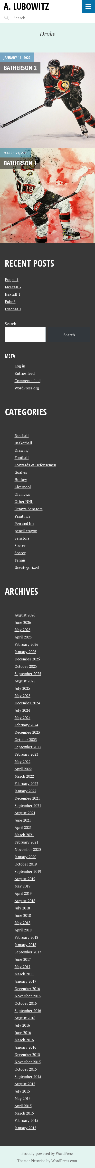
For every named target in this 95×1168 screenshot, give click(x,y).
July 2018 (22, 908)
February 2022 (26, 783)
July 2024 (22, 710)
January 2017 (25, 981)
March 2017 (24, 973)
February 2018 (26, 937)
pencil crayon (26, 530)
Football (22, 457)
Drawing (21, 450)
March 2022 (24, 776)
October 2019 (26, 864)
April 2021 (23, 827)
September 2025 (28, 673)
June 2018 (23, 915)
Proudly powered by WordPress (47, 1153)
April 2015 (23, 1105)
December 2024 (27, 702)
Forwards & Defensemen (35, 464)
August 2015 (25, 1083)
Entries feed (25, 373)
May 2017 (22, 966)
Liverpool (23, 486)
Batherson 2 (20, 67)
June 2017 (23, 959)
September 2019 (28, 871)
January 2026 (25, 651)
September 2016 (28, 1010)
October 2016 (26, 1003)
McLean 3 (13, 286)
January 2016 (25, 1047)
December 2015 (27, 1054)
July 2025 (22, 688)
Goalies (21, 472)
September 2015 (28, 1076)
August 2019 (25, 878)
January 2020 (25, 856)
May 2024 (22, 717)
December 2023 (27, 732)
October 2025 (26, 666)
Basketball (23, 442)
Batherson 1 (20, 163)
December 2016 (27, 988)
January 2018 (25, 944)
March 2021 (24, 834)
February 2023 (26, 754)
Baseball (22, 435)
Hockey (21, 479)
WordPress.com (64, 1160)
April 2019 (23, 893)
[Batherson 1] (47, 195)
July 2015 (22, 1091)
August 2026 (25, 615)
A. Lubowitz (26, 6)
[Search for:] (33, 18)
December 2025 (27, 659)
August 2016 (25, 1017)
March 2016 (24, 1039)
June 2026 (23, 622)
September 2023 (28, 746)
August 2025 (25, 680)
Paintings (22, 516)
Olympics (22, 494)
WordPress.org (27, 388)
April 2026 (23, 637)
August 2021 (25, 812)
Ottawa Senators (29, 508)
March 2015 (24, 1113)
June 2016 (23, 1032)
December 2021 (27, 798)
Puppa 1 (12, 279)
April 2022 (23, 768)
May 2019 (22, 886)
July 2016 (22, 1025)
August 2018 (25, 900)
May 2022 (22, 761)
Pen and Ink (24, 523)
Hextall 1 (12, 294)
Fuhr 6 (10, 301)
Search (10, 323)
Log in (20, 366)
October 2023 (26, 739)
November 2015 (28, 1061)
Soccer (20, 545)
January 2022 (25, 790)
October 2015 (26, 1069)
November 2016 (28, 995)
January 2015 (25, 1127)
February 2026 (26, 644)
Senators (22, 538)
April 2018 (23, 930)
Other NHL (24, 501)
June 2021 (23, 820)
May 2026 (22, 629)
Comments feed (27, 380)
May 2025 (22, 695)
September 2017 (28, 951)
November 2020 (28, 849)
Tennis (20, 560)
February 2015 (26, 1120)
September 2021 (28, 805)
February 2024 (26, 724)
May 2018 (22, 922)
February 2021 (26, 842)
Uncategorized (27, 567)
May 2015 (22, 1098)
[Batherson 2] (47, 100)
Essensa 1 (13, 308)
